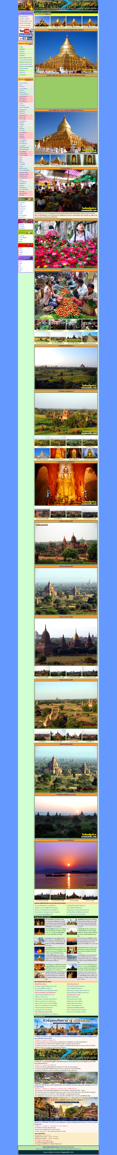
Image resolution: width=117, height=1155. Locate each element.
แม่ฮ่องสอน (22, 202)
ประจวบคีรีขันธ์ (23, 237)
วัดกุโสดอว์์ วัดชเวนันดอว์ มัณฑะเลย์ (76, 905)
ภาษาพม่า (80, 972)
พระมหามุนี (48, 964)
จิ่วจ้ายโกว (22, 162)
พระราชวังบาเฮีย (23, 189)
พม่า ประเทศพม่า (23, 83)
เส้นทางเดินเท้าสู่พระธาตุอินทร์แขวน (44, 1007)
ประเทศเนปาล (22, 109)
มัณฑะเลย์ (22, 86)
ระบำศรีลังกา (22, 142)
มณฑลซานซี (22, 75)
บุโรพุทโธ (21, 128)
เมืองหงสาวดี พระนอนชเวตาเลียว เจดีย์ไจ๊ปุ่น (46, 1003)
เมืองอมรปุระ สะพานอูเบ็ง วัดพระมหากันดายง (78, 910)
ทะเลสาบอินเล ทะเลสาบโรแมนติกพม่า (76, 914)
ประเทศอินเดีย (23, 132)
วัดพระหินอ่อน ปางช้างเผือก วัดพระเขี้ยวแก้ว (46, 999)
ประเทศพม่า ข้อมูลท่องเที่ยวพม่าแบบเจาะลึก (46, 986)
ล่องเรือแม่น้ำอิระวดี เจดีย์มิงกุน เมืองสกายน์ (78, 912)
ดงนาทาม (21, 226)
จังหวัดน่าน (22, 210)
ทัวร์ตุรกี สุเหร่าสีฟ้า (24, 147)
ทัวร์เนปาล (22, 53)
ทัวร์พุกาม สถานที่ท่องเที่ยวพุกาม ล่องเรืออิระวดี (46, 910)
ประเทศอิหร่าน (23, 181)
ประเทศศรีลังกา (23, 140)
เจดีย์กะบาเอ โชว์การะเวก (41, 997)
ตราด (20, 254)
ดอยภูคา (21, 211)
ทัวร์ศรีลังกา (22, 55)
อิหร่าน (21, 180)
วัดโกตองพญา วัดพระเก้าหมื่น (74, 999)
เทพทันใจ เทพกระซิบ (51, 972)
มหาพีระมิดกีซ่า (23, 153)
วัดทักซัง (21, 123)
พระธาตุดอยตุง (23, 215)
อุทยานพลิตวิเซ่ (23, 193)
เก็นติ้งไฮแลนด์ (23, 176)
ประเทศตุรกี (22, 146)
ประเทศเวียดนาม (23, 96)
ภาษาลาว (21, 90)
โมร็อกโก (21, 185)
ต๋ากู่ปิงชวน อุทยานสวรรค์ (25, 64)
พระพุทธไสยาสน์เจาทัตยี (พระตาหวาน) (44, 994)
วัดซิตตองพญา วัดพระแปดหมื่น (74, 1001)
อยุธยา (21, 241)
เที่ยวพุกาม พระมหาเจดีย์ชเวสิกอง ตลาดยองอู (46, 907)
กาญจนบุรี (21, 236)
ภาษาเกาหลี (22, 119)
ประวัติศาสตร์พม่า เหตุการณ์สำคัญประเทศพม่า (46, 990)
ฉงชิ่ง (20, 159)
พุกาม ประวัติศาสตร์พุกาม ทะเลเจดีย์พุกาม (45, 905)
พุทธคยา (21, 134)
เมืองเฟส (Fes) (22, 187)
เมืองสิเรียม (81, 919)
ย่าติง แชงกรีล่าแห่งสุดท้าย (26, 60)
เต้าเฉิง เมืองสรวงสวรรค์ (25, 57)
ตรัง (20, 265)
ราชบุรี (20, 239)
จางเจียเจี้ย (22, 164)
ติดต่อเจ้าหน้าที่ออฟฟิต (25, 23)
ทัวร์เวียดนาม (22, 98)
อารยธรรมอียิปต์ (23, 155)
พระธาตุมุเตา (49, 938)
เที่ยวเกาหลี (22, 117)
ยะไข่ (79, 964)
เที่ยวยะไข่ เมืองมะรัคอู (72, 997)
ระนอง (20, 269)
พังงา (20, 267)
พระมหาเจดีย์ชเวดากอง (51, 929)
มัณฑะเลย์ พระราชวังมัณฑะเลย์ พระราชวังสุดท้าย (47, 912)
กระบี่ (20, 261)
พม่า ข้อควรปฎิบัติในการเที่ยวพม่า (43, 988)
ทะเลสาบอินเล (81, 955)
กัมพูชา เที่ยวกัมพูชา (24, 107)
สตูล (20, 270)
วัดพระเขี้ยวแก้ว (23, 143)
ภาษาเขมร (22, 105)
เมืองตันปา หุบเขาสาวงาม (25, 62)
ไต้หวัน (21, 166)
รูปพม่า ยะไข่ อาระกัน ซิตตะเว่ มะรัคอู (76, 1012)
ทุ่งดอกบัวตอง (22, 206)
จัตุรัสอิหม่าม (22, 183)
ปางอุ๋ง (20, 204)
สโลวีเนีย (21, 195)
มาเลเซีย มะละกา (23, 178)
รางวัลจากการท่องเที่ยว (25, 25)
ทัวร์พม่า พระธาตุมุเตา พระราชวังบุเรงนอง (45, 1001)
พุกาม (20, 84)
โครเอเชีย (21, 191)
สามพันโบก (22, 228)
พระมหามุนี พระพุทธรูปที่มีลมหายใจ (44, 914)
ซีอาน (20, 161)
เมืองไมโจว (22, 72)
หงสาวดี (80, 929)
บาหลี (20, 126)
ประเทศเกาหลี (22, 115)
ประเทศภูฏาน (22, 121)
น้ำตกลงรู (21, 224)
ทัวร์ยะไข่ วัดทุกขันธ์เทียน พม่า (74, 1005)
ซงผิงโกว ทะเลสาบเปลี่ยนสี (26, 66)
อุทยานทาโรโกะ (23, 168)
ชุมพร (20, 263)
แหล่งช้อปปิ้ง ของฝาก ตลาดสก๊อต (43, 1009)
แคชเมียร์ (21, 136)
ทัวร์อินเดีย (22, 49)
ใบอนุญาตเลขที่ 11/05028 (25, 21)
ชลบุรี (20, 248)
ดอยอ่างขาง (22, 217)
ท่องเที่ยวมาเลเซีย (23, 174)
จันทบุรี (21, 252)
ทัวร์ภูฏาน (21, 51)
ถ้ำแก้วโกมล (22, 208)
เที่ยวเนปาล (22, 113)
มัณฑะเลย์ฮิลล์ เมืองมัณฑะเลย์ (74, 907)
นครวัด (21, 103)
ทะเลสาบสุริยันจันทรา (24, 170)
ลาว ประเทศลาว (23, 88)
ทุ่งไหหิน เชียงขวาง (24, 94)
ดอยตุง (21, 213)
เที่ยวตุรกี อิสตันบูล (24, 149)
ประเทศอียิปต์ (22, 151)
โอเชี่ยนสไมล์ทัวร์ (23, 16)
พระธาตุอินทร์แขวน (50, 947)
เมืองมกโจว (22, 70)
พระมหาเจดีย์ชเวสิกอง (51, 955)
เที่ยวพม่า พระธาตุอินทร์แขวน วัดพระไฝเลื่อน (46, 1005)
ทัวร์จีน (21, 47)
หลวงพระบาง (22, 92)
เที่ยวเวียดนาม (23, 100)
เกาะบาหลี (21, 130)
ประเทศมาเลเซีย (23, 172)
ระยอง (20, 250)
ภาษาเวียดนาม (23, 101)
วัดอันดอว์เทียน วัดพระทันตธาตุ (74, 1003)
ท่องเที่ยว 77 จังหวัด (24, 19)
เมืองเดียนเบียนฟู (23, 68)
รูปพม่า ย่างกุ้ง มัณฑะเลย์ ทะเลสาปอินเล (76, 1009)
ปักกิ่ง (20, 157)
